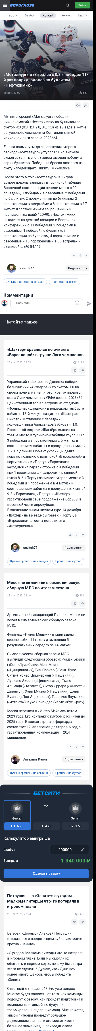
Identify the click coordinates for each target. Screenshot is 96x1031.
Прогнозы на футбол (68, 561)
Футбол (30, 15)
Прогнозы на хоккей (64, 281)
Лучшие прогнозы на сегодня (25, 281)
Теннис (65, 15)
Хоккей (48, 15)
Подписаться (77, 268)
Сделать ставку (46, 873)
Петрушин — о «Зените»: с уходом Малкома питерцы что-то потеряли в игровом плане (43, 901)
